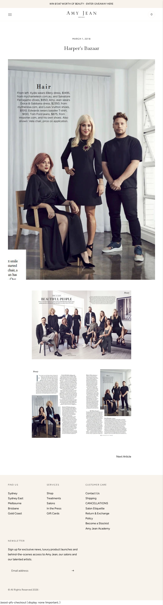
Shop (50, 493)
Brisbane (13, 508)
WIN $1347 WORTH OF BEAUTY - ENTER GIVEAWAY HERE (81, 3)
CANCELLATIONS (96, 503)
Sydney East (15, 498)
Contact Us (92, 493)
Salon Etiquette (95, 508)
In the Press (54, 508)
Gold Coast (15, 513)
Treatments (54, 498)
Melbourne (14, 503)
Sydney (12, 493)
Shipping (90, 498)
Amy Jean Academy (97, 528)
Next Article (123, 456)
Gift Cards (53, 513)
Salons (51, 503)
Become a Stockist (97, 523)
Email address (19, 565)
